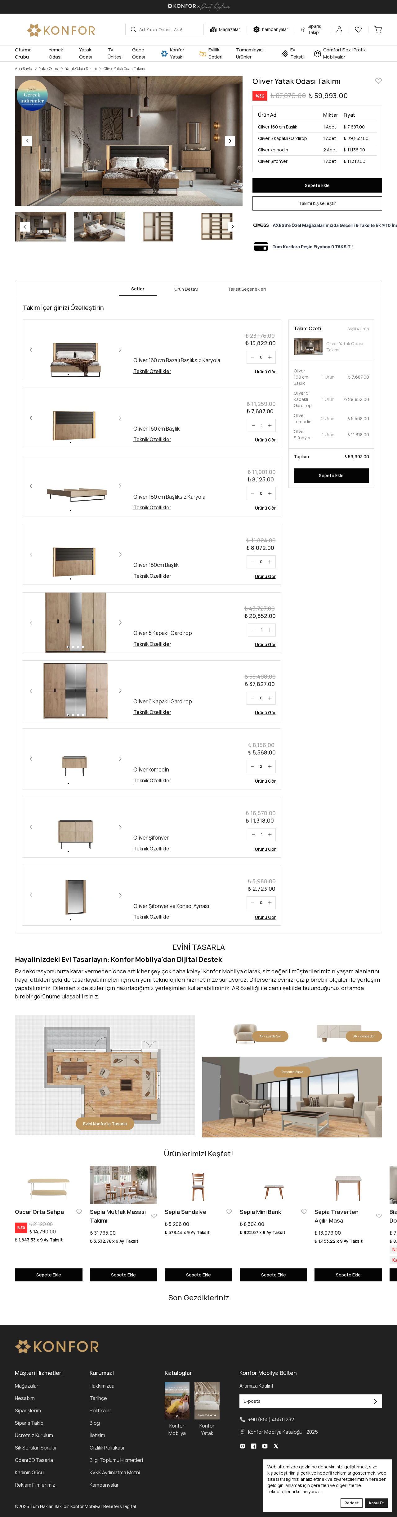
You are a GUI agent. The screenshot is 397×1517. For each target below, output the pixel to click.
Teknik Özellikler (152, 371)
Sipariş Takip (29, 1422)
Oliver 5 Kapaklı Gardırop (162, 633)
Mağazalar (26, 1385)
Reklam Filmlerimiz (35, 1484)
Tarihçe (98, 1398)
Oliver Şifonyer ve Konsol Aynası (171, 906)
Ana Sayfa (23, 68)
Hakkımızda (102, 1385)
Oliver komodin (151, 769)
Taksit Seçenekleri (247, 289)
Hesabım (25, 1398)
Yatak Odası (49, 68)
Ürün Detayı (186, 289)
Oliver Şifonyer (151, 837)
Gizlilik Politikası (107, 1447)
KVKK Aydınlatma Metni (115, 1472)
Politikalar (100, 1410)
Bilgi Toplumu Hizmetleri (116, 1460)
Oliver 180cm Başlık (156, 564)
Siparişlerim (28, 1410)
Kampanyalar (104, 1484)
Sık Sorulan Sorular (36, 1447)
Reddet (352, 1503)
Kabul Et (376, 1503)
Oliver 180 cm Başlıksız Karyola (169, 496)
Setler (138, 289)
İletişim (97, 1435)
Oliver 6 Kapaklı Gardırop (162, 701)
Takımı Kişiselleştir (317, 203)
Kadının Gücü (29, 1472)
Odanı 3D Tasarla (34, 1460)
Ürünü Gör (265, 372)
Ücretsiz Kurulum (34, 1435)
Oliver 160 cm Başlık (156, 428)
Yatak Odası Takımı (81, 68)
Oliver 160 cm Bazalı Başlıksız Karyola (176, 360)
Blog (95, 1422)
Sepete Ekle (317, 185)
